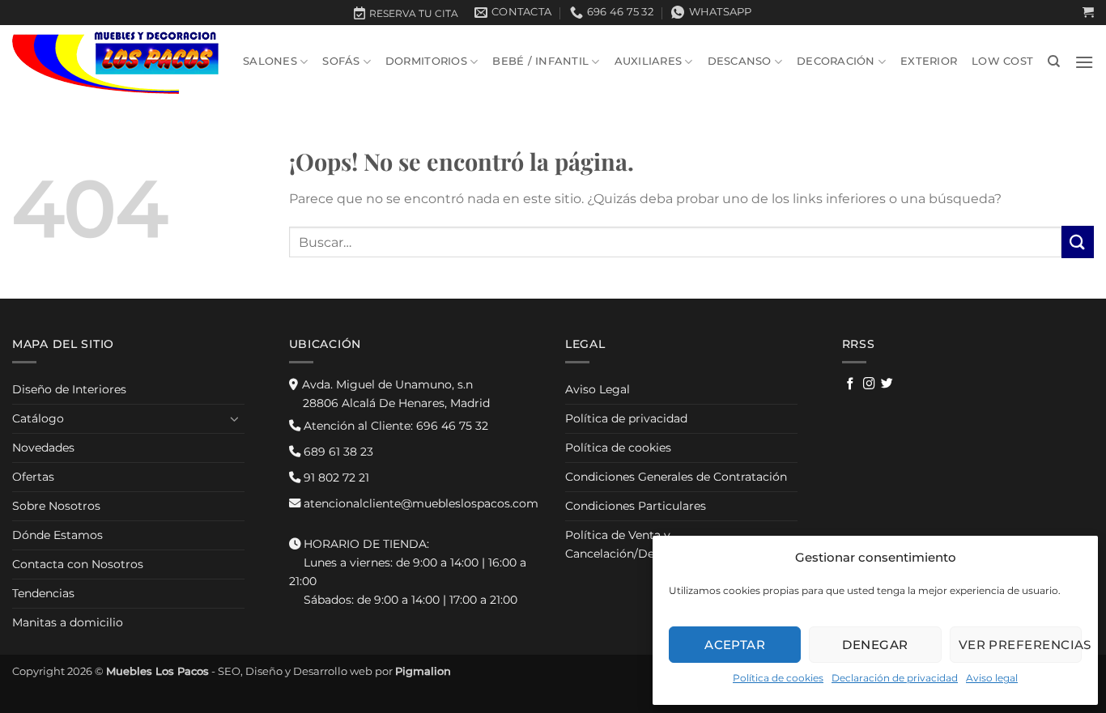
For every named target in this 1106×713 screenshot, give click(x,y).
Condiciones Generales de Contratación (676, 476)
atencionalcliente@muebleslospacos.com (419, 503)
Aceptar (734, 644)
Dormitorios (426, 61)
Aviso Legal (597, 389)
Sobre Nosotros (56, 506)
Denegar (875, 644)
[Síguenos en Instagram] (869, 384)
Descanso (740, 61)
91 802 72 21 (334, 477)
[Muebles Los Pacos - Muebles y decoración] (115, 62)
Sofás (340, 61)
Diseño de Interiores (69, 389)
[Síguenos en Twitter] (887, 384)
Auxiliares (649, 61)
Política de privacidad (626, 418)
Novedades (43, 447)
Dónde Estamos (57, 535)
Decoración (836, 61)
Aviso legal (992, 678)
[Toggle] (235, 418)
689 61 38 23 (336, 451)
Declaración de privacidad (895, 678)
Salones (270, 61)
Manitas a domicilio (67, 622)
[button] (1088, 12)
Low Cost (1002, 61)
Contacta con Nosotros (77, 564)
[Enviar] (1077, 241)
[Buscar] (1054, 61)
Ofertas (33, 476)
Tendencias (43, 593)
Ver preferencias (1020, 644)
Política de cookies (778, 678)
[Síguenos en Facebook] (850, 384)
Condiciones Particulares (635, 506)
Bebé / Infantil (540, 61)
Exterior (928, 61)
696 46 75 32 (394, 425)
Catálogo (38, 418)
